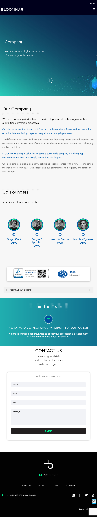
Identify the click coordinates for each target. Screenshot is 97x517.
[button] (94, 9)
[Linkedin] (73, 495)
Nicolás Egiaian (83, 239)
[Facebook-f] (80, 495)
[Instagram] (93, 495)
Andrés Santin (60, 239)
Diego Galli (14, 239)
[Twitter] (86, 495)
